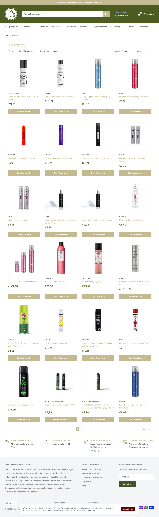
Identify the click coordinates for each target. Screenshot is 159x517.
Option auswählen (135, 173)
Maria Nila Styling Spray (92, 281)
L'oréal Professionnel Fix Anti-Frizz (59, 96)
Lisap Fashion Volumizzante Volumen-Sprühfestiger (61, 221)
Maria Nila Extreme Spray (55, 281)
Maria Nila (49, 278)
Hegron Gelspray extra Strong (131, 220)
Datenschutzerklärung (92, 477)
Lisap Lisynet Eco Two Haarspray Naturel (96, 98)
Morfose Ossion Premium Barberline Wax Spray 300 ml (97, 344)
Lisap (84, 93)
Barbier (83, 26)
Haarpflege (10, 26)
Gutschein (143, 26)
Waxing (117, 26)
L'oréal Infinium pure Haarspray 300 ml (134, 283)
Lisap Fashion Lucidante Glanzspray (97, 220)
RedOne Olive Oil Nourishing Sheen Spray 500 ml (23, 344)
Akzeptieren (128, 509)
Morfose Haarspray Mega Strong (58, 158)
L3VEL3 (10, 401)
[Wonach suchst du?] (106, 14)
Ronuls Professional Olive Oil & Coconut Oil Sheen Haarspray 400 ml (98, 406)
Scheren (56, 26)
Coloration (27, 26)
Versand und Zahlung (91, 469)
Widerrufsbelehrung (91, 473)
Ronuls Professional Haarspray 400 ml (60, 406)
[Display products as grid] (145, 51)
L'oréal (48, 93)
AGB (84, 485)
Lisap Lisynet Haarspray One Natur (22, 281)
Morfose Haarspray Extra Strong (95, 158)
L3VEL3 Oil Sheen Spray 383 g (20, 405)
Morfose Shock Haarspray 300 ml (133, 343)
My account (120, 15)
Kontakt (130, 26)
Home (7, 35)
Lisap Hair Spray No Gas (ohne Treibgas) (132, 159)
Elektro (70, 26)
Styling (42, 26)
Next (145, 429)
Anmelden (127, 484)
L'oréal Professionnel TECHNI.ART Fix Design (24, 98)
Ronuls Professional (54, 401)
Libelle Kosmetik (15, 93)
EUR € (8, 503)
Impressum (87, 481)
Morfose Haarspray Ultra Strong (21, 158)
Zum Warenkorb (23, 111)
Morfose (11, 155)
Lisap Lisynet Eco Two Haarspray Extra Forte (133, 406)
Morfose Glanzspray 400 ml (56, 343)
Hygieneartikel (100, 26)
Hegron (122, 216)
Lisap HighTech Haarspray (19, 220)
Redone (11, 340)
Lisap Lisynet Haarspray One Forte (133, 96)
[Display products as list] (149, 51)
